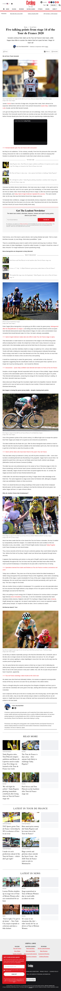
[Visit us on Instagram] (49, 2)
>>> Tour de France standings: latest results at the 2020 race (21, 675)
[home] (4, 9)
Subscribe (53, 5)
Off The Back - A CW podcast (50, 13)
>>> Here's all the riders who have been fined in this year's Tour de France (25, 452)
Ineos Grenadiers (16, 597)
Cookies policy (54, 971)
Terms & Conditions (13, 980)
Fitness (40, 9)
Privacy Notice (49, 223)
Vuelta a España (17, 954)
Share (6, 51)
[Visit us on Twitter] (51, 2)
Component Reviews (43, 954)
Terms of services (24, 223)
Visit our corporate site (49, 985)
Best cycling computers (30, 956)
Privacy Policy (19, 979)
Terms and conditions (32, 971)
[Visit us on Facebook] (53, 2)
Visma (9, 103)
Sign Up (14, 974)
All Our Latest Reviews (44, 948)
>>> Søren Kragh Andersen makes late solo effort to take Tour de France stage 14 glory (29, 337)
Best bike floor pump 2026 (16, 13)
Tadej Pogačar (51, 545)
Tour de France (33, 27)
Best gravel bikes (30, 951)
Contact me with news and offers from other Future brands (14, 970)
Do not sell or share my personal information (36, 974)
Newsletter (55, 51)
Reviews (21, 9)
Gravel (47, 9)
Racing (14, 9)
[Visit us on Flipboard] (58, 2)
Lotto (4, 108)
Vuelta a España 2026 (33, 13)
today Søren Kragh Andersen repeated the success (30, 194)
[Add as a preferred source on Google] (30, 979)
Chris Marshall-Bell (23, 46)
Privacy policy (44, 971)
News (7, 9)
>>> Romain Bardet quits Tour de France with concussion (20, 148)
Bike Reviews (43, 951)
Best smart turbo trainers (30, 954)
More (54, 9)
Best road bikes (30, 948)
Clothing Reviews (44, 956)
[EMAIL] (15, 708)
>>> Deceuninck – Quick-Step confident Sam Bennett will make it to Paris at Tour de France (30, 367)
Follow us (48, 51)
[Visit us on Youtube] (56, 2)
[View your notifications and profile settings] (11, 3)
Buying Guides (31, 9)
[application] (30, 132)
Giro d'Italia (17, 951)
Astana (53, 599)
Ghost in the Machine (17, 718)
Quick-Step (44, 106)
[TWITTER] (13, 708)
